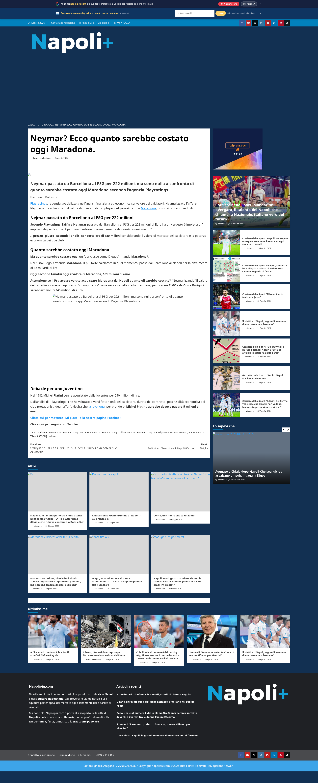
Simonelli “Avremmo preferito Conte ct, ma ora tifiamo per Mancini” (212, 654)
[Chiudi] (260, 4)
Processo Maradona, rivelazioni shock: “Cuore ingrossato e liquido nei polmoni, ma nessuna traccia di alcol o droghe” (55, 581)
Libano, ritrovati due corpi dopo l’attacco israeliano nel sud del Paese (104, 654)
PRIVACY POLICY (122, 22)
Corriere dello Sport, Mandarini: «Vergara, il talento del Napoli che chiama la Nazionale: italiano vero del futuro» (249, 211)
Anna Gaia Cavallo (94, 659)
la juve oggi (97, 406)
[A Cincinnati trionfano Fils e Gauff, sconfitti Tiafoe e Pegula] (53, 631)
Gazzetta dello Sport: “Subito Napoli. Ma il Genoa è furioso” (263, 377)
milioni (123, 432)
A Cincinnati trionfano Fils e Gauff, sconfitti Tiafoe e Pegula (50, 654)
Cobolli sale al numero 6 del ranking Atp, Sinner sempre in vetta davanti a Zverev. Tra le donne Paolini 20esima (157, 655)
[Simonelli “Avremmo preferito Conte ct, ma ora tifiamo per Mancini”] (212, 631)
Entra (220, 13)
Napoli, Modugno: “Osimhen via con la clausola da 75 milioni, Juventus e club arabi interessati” (178, 581)
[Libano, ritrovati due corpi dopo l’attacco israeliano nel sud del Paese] (106, 631)
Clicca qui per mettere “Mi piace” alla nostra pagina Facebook (75, 418)
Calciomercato (45, 432)
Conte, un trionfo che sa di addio (174, 515)
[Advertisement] (159, 86)
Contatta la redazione (63, 22)
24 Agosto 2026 (237, 223)
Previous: (73, 448)
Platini (191, 432)
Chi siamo (103, 22)
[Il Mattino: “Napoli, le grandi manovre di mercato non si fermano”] (226, 323)
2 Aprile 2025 (51, 588)
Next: (178, 446)
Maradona (85, 432)
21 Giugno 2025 (52, 526)
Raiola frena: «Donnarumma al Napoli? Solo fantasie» (116, 517)
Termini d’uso (86, 22)
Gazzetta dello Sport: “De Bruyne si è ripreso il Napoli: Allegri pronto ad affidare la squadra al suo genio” (263, 349)
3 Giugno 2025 (113, 522)
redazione (37, 526)
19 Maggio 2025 (175, 519)
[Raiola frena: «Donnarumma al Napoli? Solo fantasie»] (119, 491)
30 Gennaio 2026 (238, 479)
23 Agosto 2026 (264, 248)
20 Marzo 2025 (175, 588)
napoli (157, 432)
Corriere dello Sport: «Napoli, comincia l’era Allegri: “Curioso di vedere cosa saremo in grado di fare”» (264, 268)
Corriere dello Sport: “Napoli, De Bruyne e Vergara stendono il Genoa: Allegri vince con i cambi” (265, 241)
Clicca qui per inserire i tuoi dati (241, 13)
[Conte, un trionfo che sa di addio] (180, 491)
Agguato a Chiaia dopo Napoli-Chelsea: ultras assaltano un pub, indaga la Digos (248, 473)
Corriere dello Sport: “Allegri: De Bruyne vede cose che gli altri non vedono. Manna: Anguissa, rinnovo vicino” (265, 403)
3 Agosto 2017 (61, 158)
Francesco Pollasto (42, 158)
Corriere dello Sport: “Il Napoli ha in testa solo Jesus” (262, 296)
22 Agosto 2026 (264, 275)
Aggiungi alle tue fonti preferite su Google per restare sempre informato (107, 3)
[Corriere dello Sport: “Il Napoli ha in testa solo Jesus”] (226, 296)
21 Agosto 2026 (264, 301)
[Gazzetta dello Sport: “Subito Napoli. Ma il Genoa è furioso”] (226, 378)
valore (52, 436)
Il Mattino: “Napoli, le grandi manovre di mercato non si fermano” (264, 323)
